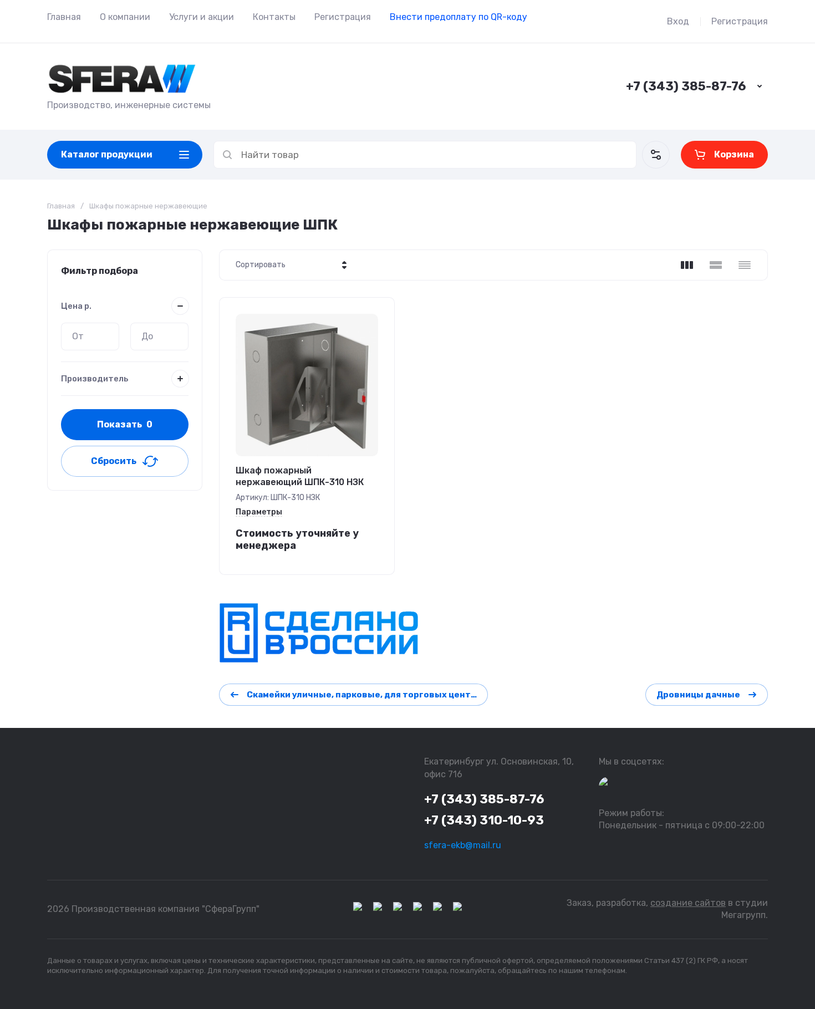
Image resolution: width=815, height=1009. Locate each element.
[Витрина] (687, 265)
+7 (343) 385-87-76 (686, 86)
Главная (64, 17)
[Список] (715, 265)
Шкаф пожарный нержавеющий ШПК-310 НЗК (300, 476)
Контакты (274, 17)
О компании (125, 17)
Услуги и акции (201, 17)
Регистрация (342, 17)
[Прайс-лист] (744, 265)
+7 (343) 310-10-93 (484, 820)
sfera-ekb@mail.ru (462, 845)
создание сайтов (688, 903)
